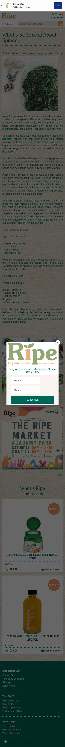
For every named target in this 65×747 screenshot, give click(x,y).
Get (58, 5)
